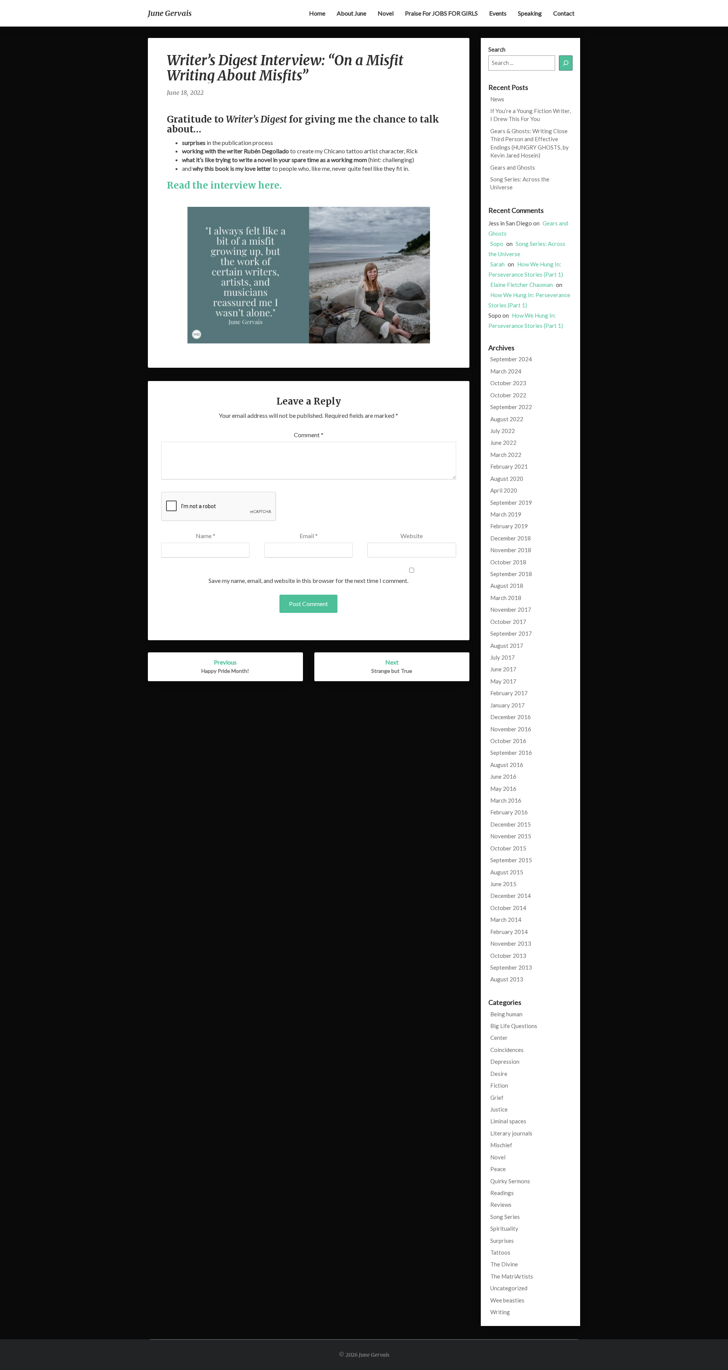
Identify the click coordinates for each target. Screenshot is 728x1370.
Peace (498, 1168)
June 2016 (503, 776)
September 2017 (511, 633)
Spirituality (504, 1228)
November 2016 (510, 729)
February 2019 (509, 526)
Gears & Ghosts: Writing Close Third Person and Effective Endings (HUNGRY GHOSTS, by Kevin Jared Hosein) (529, 143)
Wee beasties (507, 1300)
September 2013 (511, 967)
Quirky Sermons (510, 1181)
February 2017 (509, 693)
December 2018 (510, 538)
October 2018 (508, 562)
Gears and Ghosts (512, 167)
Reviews (500, 1204)
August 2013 (506, 979)
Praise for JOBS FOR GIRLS (441, 13)
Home (317, 13)
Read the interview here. (225, 185)
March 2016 (505, 800)
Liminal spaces (508, 1121)
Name (205, 535)
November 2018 (510, 549)
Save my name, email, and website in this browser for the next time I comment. (308, 580)
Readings (502, 1192)
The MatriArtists (511, 1276)
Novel (386, 13)
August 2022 (506, 419)
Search (496, 49)
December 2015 (510, 824)
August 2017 (506, 645)
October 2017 (508, 621)
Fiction (499, 1085)
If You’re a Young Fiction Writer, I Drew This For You (530, 114)
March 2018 (505, 597)
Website (411, 535)
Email (309, 535)
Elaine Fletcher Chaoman (521, 284)
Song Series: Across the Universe (519, 183)
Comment (308, 434)
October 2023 (508, 383)
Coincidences (507, 1049)
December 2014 (510, 895)
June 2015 (503, 883)
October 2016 (508, 740)
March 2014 (505, 919)
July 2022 (502, 430)
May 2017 (503, 681)
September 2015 (511, 860)
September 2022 (511, 406)
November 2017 (510, 609)
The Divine (504, 1264)
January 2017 (507, 705)
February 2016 (509, 812)
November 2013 (510, 943)
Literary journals (511, 1133)
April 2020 (503, 490)
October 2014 (508, 907)
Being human (506, 1014)
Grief (497, 1097)
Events (498, 13)
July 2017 (502, 657)
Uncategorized (508, 1288)
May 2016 (503, 788)
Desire (498, 1073)
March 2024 (505, 371)
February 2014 (509, 931)
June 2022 (503, 442)
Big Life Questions (513, 1025)
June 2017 (503, 669)
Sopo (496, 243)
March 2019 (505, 514)
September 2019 (511, 502)
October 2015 (508, 848)
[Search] (566, 62)
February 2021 (509, 466)
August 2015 (506, 872)
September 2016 (511, 752)
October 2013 (508, 955)
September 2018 (511, 573)
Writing (500, 1312)
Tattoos (500, 1252)
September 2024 (511, 359)
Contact (563, 13)
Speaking (530, 13)
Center (499, 1037)
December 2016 (510, 716)
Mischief (501, 1145)
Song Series (505, 1216)
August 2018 (506, 585)
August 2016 (506, 764)
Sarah (497, 264)
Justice (499, 1109)
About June (351, 13)
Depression (504, 1061)
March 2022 (505, 454)
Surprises (502, 1240)
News (497, 99)
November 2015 (510, 836)
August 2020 (506, 478)
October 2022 (508, 395)
